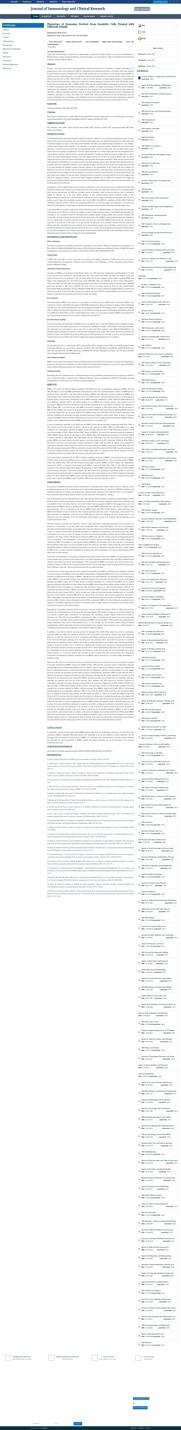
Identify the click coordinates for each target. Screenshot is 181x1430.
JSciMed (44, 1428)
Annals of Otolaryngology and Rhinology (156, 85)
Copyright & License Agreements (77, 1384)
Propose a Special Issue (140, 1380)
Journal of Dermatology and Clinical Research (158, 1316)
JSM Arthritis (146, 345)
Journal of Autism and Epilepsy (152, 597)
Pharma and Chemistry (57, 1414)
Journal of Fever (147, 310)
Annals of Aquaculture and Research (154, 961)
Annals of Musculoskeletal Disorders (154, 640)
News (32, 1399)
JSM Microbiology (148, 917)
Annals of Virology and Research (153, 649)
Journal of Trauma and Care (151, 831)
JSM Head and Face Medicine (152, 536)
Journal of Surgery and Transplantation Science (158, 1308)
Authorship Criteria (95, 1376)
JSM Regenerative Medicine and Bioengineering (158, 267)
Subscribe (115, 1401)
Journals (14, 2)
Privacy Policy (75, 1380)
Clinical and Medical (57, 1390)
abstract (6, 30)
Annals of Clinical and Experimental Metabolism (159, 900)
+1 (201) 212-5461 (148, 1356)
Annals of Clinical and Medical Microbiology (154, 501)
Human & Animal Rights (78, 1392)
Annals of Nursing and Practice (152, 1334)
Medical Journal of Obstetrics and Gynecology (158, 1178)
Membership (116, 1391)
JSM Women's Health (149, 718)
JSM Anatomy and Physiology (152, 371)
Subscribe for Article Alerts (40, 1383)
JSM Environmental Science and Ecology (156, 1117)
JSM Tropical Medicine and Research (154, 527)
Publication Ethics (76, 1399)
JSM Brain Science (148, 467)
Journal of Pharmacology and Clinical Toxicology (159, 1160)
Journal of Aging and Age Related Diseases (156, 232)
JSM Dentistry (146, 1342)
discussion (7, 57)
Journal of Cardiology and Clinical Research (157, 1126)
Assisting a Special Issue (141, 1383)
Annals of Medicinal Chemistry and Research (157, 701)
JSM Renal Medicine (148, 657)
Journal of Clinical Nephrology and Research (157, 1264)
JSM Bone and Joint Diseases (151, 553)
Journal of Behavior (148, 891)
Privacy (148, 1428)
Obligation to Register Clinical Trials (77, 1409)
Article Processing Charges (118, 1377)
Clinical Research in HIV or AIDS (153, 727)
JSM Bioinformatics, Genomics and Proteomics (158, 796)
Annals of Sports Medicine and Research (153, 1065)
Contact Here (143, 1403)
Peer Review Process (96, 1380)
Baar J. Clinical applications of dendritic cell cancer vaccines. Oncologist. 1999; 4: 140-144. (79, 759)
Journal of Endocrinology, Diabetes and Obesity (158, 735)
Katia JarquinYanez (92, 42)
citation (6, 37)
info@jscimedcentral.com (21, 1356)
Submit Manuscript (160, 2)
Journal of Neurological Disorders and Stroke (158, 1056)
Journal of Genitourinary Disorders (154, 579)
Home (35, 16)
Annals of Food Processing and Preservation (157, 848)
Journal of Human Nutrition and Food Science (158, 250)
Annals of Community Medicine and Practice (157, 1273)
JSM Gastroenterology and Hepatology (155, 1325)
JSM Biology (146, 484)
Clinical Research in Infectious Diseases (155, 909)
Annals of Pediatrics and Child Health (155, 1186)
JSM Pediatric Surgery (149, 510)
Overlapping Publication (97, 1394)
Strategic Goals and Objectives (37, 1388)
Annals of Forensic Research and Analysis (156, 978)
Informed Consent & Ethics (79, 1396)
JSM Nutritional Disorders (151, 293)
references (7, 68)
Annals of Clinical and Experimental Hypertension (154, 1204)
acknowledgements (10, 64)
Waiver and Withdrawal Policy (120, 1383)
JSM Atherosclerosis (148, 571)
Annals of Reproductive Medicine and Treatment (159, 458)
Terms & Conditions (76, 1389)
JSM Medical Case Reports (151, 146)
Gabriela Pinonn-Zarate (73, 42)
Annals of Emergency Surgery (152, 388)
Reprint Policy (117, 1394)
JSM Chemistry (147, 822)
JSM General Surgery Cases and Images (156, 362)
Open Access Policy (76, 1376)
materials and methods (12, 49)
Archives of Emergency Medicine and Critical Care (158, 770)
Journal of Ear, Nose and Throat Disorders (157, 1143)
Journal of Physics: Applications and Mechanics (159, 76)
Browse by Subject (56, 1380)
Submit (78, 1423)
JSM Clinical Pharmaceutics (151, 1195)
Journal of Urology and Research (153, 926)
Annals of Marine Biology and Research (155, 614)
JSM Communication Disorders (152, 631)
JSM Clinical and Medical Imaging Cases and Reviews (157, 450)
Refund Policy (117, 1387)
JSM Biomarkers (147, 475)
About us (53, 2)
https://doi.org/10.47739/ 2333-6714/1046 (72, 35)
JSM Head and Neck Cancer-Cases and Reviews (155, 354)
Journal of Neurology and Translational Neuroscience (155, 1109)
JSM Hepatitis (146, 189)
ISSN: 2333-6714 (142, 9)
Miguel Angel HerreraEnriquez (111, 42)
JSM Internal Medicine (149, 172)
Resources (27, 2)
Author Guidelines (95, 1401)
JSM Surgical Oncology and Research (152, 839)
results (5, 53)
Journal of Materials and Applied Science (156, 154)
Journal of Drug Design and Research (155, 779)
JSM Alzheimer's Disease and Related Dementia (158, 1221)
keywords (6, 33)
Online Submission (140, 1407)
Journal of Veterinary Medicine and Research (158, 1238)
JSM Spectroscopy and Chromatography (156, 111)
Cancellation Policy (95, 1390)
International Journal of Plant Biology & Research (156, 805)
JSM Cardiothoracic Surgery (149, 545)
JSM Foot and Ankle (148, 1212)
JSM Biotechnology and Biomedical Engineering (158, 1091)
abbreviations (8, 41)
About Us (34, 1380)
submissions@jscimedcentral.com (67, 1356)
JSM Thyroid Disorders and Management (156, 94)
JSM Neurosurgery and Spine (152, 753)
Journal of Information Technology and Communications (155, 181)
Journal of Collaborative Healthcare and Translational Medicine (156, 259)
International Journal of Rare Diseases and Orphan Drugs (157, 406)
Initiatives (40, 2)
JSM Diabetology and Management (154, 215)
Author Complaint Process (97, 1387)
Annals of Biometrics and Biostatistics (155, 1282)
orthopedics (54, 1411)
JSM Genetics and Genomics (151, 675)
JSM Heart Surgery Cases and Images (155, 441)
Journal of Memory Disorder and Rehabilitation (158, 519)
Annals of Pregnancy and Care (152, 943)
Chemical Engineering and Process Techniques (158, 1030)
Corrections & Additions (97, 1397)
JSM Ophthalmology (148, 1152)
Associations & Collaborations (117, 1405)
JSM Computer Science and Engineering (156, 224)
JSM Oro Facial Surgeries (150, 241)
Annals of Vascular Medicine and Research (156, 1082)
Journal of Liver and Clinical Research (155, 761)
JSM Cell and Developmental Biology (154, 952)
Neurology (53, 1404)
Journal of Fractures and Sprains (153, 588)
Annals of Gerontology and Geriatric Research (158, 1004)
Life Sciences (54, 1397)
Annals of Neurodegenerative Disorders (155, 302)
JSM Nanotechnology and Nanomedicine (156, 1134)
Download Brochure (141, 1398)
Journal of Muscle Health (150, 666)
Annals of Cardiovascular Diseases (154, 883)
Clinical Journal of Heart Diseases (153, 692)
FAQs (32, 1402)
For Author (61, 16)
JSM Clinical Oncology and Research (154, 787)
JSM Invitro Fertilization (150, 163)
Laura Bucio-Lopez (55, 42)
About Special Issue (139, 1376)
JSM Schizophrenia (148, 120)
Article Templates (95, 1404)
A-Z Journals (54, 1376)
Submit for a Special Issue (140, 1388)
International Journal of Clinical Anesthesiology (158, 813)
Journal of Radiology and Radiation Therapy (157, 857)
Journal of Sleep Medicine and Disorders (153, 1013)
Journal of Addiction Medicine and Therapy (157, 1230)
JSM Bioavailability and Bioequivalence (155, 562)
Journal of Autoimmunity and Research (155, 336)
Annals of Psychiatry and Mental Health (155, 1169)
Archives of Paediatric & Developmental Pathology (156, 606)
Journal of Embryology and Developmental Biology (157, 207)
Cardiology (54, 1383)
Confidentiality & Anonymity (76, 1403)
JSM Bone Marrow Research (151, 319)
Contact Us (34, 1396)
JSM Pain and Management (151, 709)
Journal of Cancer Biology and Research (156, 1299)
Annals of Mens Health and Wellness (154, 397)
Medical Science (55, 1401)
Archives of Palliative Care (151, 284)
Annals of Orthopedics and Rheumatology (156, 1256)
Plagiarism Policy (95, 1383)
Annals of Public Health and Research (155, 1247)
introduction (7, 45)
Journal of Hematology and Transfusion (155, 1100)
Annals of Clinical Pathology (151, 874)
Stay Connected (69, 2)
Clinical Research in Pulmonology (153, 970)
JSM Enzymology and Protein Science (155, 198)
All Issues (74, 16)
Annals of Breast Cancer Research (153, 996)
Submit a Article (106, 16)
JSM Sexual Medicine (146, 1074)
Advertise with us (118, 1397)
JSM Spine (142, 276)
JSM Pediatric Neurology (150, 128)
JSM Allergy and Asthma (150, 1048)
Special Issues (89, 16)
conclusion (7, 60)
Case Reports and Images (58, 1387)
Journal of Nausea (148, 137)
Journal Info (46, 16)
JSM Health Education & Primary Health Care (155, 623)
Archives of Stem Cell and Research (151, 493)
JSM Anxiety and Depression (151, 683)
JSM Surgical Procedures (150, 102)
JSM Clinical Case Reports (151, 1290)
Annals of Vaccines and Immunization (155, 432)
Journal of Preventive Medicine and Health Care (159, 415)
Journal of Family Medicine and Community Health (157, 935)
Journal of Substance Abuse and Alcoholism (154, 744)
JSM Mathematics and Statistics (153, 328)
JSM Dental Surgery (148, 380)
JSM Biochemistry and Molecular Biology (156, 987)
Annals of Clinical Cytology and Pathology (156, 1039)
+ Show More (51, 47)
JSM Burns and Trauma (150, 1022)
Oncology (53, 1407)
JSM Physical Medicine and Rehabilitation (156, 865)
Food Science (54, 1394)
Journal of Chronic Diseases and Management (158, 423)
